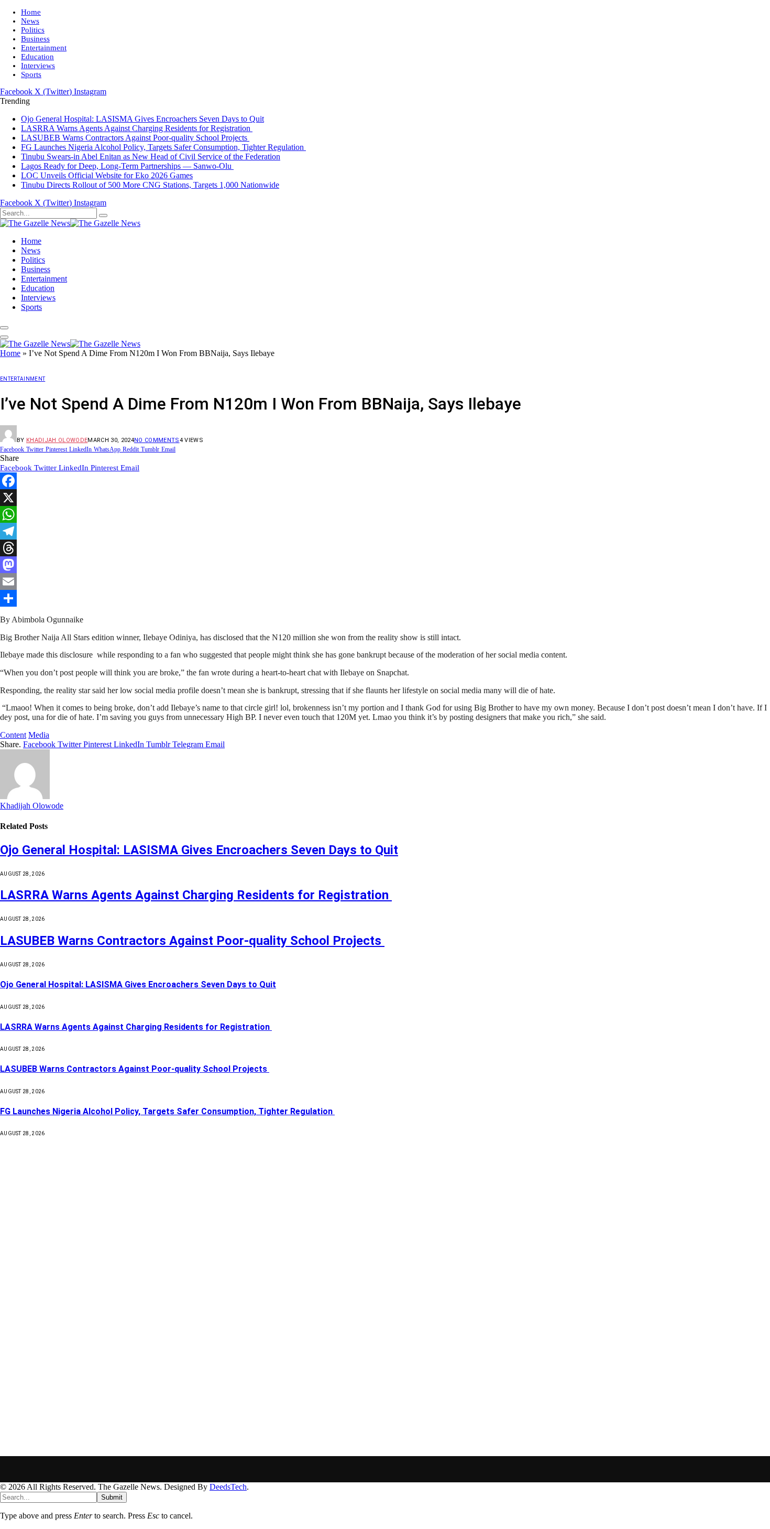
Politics (33, 30)
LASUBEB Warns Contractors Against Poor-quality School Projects (135, 137)
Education (37, 56)
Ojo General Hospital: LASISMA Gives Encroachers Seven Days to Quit (142, 118)
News (30, 21)
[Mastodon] (385, 564)
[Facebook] (385, 480)
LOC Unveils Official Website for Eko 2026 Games (107, 175)
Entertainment (44, 48)
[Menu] (4, 327)
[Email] (385, 581)
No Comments (157, 440)
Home (31, 12)
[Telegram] (385, 531)
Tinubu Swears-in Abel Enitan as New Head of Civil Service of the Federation (150, 156)
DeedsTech (228, 1486)
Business (35, 39)
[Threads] (385, 548)
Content (13, 734)
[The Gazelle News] (70, 223)
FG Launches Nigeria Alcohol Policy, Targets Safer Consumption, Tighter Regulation (163, 147)
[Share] (385, 598)
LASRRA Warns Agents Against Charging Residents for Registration (136, 128)
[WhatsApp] (385, 514)
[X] (385, 497)
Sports (31, 74)
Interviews (38, 65)
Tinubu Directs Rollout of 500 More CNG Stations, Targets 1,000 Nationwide (150, 184)
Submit (112, 1497)
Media (38, 734)
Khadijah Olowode (56, 440)
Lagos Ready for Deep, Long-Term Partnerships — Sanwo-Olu (127, 165)
